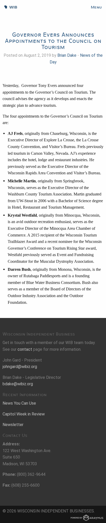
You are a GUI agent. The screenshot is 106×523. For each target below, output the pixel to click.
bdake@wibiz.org (18, 383)
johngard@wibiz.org (20, 366)
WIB (8, 7)
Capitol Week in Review (24, 414)
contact (24, 349)
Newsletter (13, 424)
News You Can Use (19, 403)
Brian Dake (66, 55)
